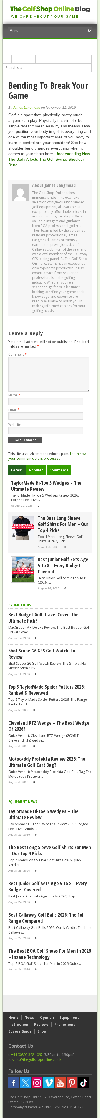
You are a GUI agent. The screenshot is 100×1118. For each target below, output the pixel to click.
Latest (17, 470)
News (29, 1017)
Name (14, 395)
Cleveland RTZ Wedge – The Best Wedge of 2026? (48, 726)
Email (13, 410)
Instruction (18, 1024)
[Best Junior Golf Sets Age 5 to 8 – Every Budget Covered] (23, 580)
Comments (59, 470)
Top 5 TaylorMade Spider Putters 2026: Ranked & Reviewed (46, 690)
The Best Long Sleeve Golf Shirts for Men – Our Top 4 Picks (63, 524)
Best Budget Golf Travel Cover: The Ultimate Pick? (43, 617)
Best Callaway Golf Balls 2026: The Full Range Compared (46, 918)
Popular (36, 470)
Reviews (41, 1024)
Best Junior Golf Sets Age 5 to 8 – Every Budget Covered (63, 565)
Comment (17, 354)
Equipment (69, 1017)
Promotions (64, 1024)
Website (14, 424)
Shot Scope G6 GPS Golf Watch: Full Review (43, 653)
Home (13, 1017)
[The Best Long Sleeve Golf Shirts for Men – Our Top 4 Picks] (23, 539)
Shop (42, 1031)
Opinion (47, 1017)
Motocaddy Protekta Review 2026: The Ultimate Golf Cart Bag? (46, 762)
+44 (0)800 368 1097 (27, 1054)
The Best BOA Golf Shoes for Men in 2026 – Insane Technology (49, 954)
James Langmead (26, 108)
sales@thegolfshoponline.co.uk (36, 1059)
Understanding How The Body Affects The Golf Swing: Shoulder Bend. (49, 159)
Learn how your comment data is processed (47, 456)
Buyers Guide (20, 1031)
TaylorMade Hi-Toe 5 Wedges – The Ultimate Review (46, 486)
